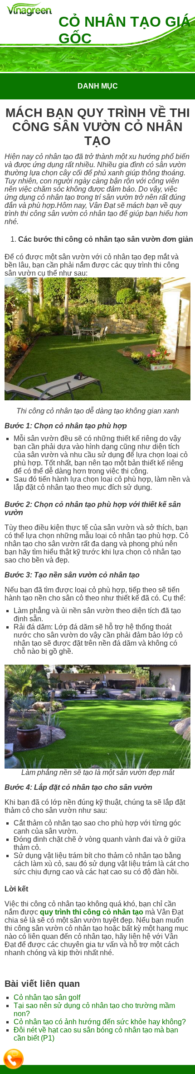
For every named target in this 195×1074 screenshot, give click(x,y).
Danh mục (98, 86)
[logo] (29, 9)
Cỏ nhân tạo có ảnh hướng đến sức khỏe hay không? (100, 1022)
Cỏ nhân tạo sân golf (47, 997)
